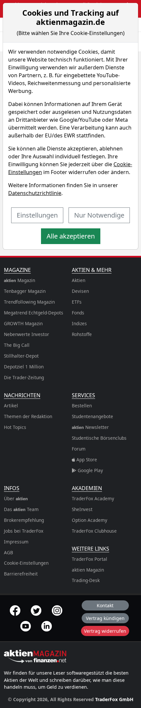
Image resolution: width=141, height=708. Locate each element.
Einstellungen (37, 215)
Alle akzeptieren (71, 236)
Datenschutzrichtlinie (34, 193)
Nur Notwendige (99, 215)
